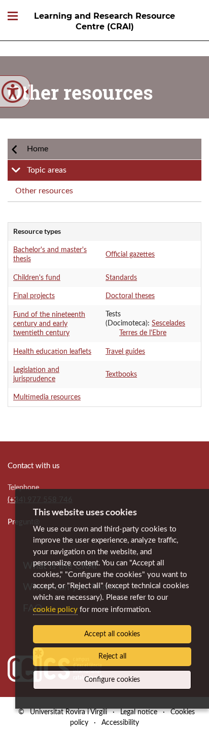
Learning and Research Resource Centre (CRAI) (104, 21)
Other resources (44, 191)
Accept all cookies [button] (112, 634)
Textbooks (121, 374)
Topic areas (46, 170)
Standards (121, 277)
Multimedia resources (47, 397)
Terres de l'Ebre (142, 333)
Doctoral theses (130, 296)
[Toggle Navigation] (13, 16)
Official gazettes (130, 254)
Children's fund (36, 277)
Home (37, 149)
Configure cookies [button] (112, 679)
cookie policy (55, 608)
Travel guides (125, 351)
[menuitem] (104, 149)
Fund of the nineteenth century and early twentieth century (49, 324)
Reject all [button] (112, 656)
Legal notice (138, 712)
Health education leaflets (52, 351)
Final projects (34, 296)
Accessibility (120, 722)
